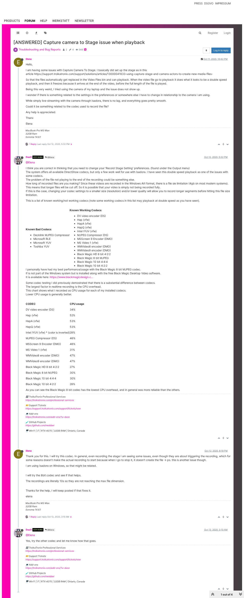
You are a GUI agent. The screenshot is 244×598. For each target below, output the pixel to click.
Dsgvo (209, 3)
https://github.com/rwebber (40, 425)
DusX (29, 157)
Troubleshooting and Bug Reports (39, 49)
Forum (30, 21)
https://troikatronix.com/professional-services (50, 400)
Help (43, 21)
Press (198, 3)
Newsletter (84, 21)
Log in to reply (221, 50)
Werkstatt (61, 21)
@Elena (50, 157)
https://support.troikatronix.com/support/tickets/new (53, 408)
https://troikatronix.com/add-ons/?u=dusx (48, 416)
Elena (29, 59)
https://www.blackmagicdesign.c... (71, 277)
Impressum (223, 3)
